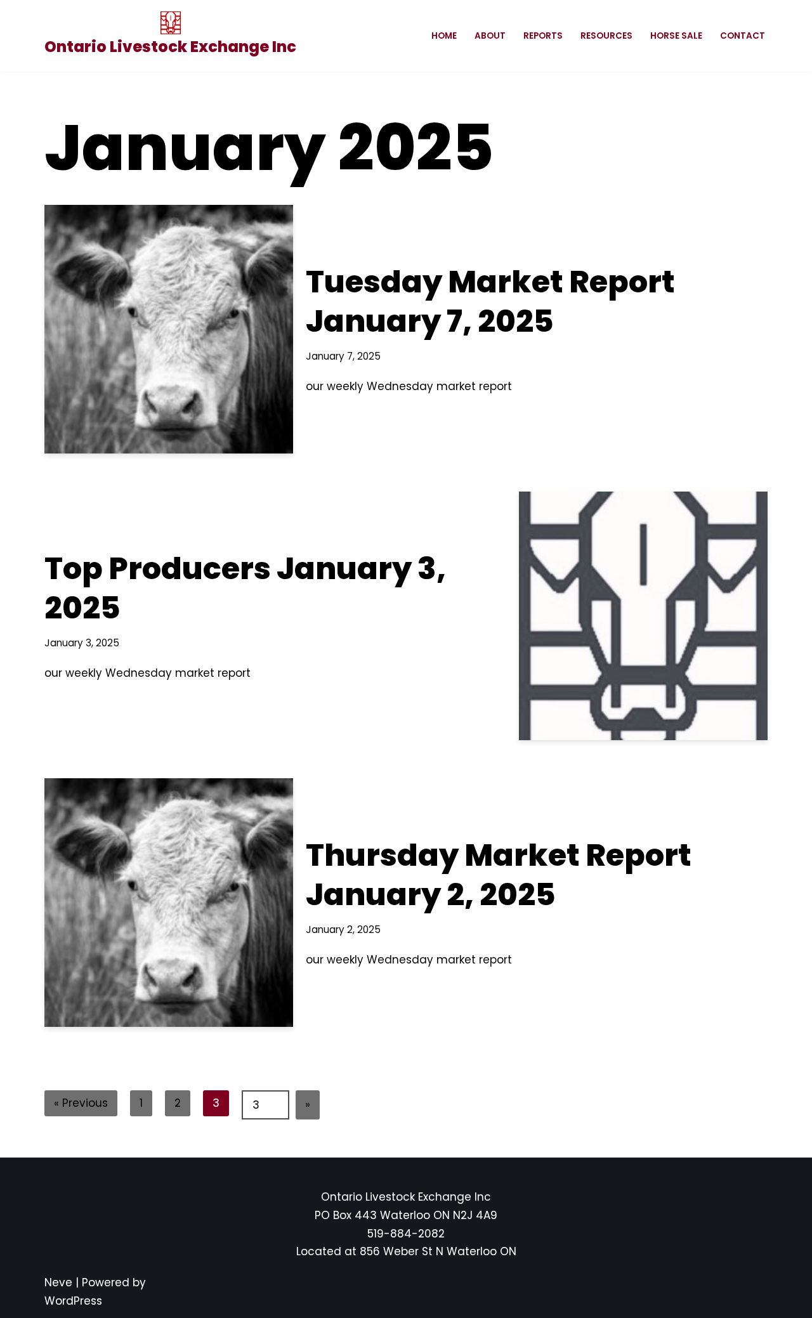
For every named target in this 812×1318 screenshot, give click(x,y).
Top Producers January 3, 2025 (245, 588)
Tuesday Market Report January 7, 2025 (490, 302)
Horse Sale (676, 36)
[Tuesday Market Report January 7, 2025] (168, 329)
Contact (742, 36)
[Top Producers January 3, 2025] (643, 616)
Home (444, 36)
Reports (543, 36)
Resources (606, 36)
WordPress (73, 1300)
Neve (58, 1282)
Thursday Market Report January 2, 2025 (498, 875)
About (490, 36)
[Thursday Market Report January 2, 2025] (168, 902)
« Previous (81, 1103)
